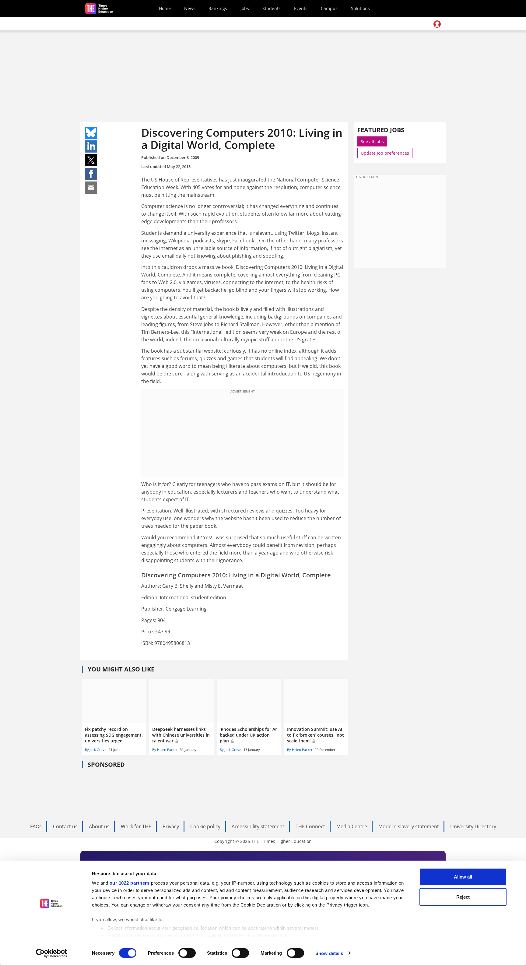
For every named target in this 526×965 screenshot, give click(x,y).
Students (271, 8)
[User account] (437, 24)
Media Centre (351, 826)
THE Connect (310, 826)
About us (99, 826)
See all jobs (372, 141)
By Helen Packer (164, 749)
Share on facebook (91, 174)
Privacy (171, 826)
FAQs (36, 826)
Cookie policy (205, 826)
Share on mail (91, 187)
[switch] (187, 953)
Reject (463, 896)
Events (300, 8)
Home (165, 8)
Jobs (244, 8)
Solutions (360, 8)
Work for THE (136, 826)
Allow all (463, 876)
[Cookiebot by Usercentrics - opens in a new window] (51, 953)
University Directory (473, 826)
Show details (329, 953)
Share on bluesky (91, 133)
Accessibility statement (258, 826)
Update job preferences (385, 153)
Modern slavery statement (408, 826)
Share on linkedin (91, 146)
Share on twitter (91, 160)
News (189, 8)
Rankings (218, 8)
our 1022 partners (130, 883)
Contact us (65, 826)
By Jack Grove (95, 749)
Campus (329, 8)
